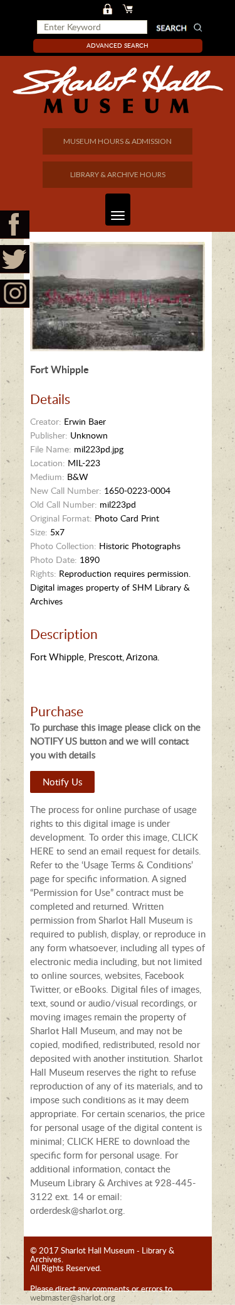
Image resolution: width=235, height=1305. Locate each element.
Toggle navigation (117, 210)
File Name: (50, 449)
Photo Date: (53, 559)
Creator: (45, 421)
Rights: (43, 573)
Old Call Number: (63, 504)
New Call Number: (66, 490)
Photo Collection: (63, 546)
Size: (39, 532)
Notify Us (62, 781)
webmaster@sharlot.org (72, 1297)
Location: (47, 463)
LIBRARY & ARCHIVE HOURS (117, 174)
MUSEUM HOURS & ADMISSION (117, 141)
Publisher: (49, 435)
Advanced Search (117, 45)
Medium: (47, 477)
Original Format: (61, 518)
